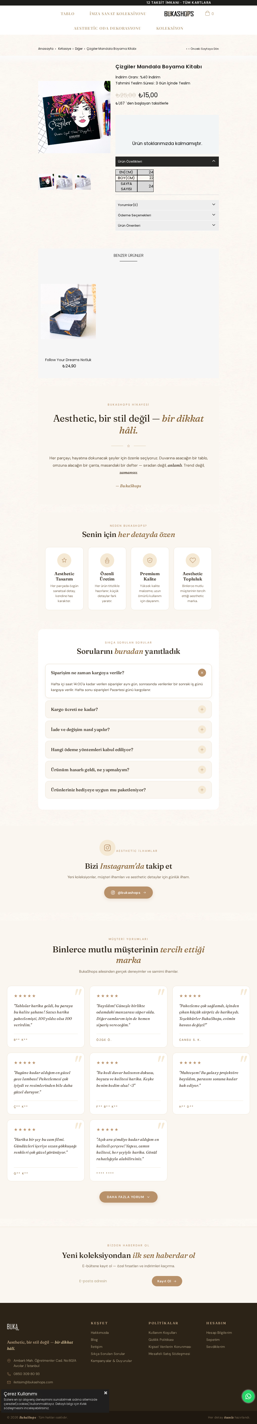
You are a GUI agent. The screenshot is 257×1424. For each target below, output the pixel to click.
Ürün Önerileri (129, 225)
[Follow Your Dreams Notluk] (68, 311)
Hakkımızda (100, 1333)
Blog (94, 1340)
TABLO (68, 13)
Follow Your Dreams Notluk (68, 360)
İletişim (96, 1347)
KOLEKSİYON (169, 28)
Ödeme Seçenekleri (134, 215)
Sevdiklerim (215, 1347)
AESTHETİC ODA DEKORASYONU (107, 28)
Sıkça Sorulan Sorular (108, 1354)
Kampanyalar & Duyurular (111, 1361)
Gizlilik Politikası (161, 1340)
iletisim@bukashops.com (33, 1382)
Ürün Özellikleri (130, 161)
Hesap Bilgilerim (219, 1333)
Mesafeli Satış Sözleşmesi (169, 1354)
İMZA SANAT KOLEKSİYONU (118, 13)
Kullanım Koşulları (163, 1333)
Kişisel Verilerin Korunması (170, 1347)
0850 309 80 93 (27, 1374)
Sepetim (213, 1340)
